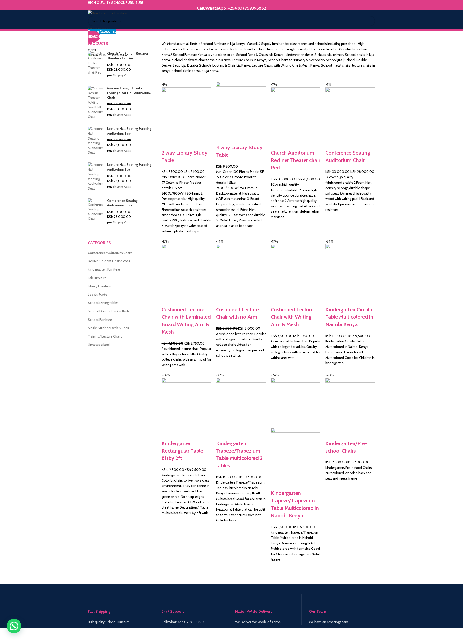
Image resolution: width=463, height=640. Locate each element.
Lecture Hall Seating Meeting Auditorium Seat (129, 131)
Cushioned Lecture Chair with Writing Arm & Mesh (292, 317)
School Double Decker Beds (108, 311)
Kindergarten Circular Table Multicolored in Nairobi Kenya (349, 317)
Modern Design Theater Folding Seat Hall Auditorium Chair (129, 93)
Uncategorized (99, 344)
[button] (14, 626)
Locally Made (97, 294)
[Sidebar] (6, 634)
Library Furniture (99, 286)
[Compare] (168, 143)
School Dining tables (103, 303)
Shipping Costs (122, 75)
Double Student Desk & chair (109, 261)
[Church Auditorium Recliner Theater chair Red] (95, 64)
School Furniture (100, 319)
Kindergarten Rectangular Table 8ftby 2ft (182, 451)
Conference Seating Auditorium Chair (122, 203)
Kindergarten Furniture (104, 269)
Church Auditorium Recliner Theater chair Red (295, 160)
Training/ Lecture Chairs (105, 336)
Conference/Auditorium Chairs (110, 253)
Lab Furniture (97, 278)
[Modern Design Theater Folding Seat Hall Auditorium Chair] (95, 102)
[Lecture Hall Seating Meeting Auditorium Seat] (95, 141)
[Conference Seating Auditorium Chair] (95, 212)
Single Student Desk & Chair (108, 328)
